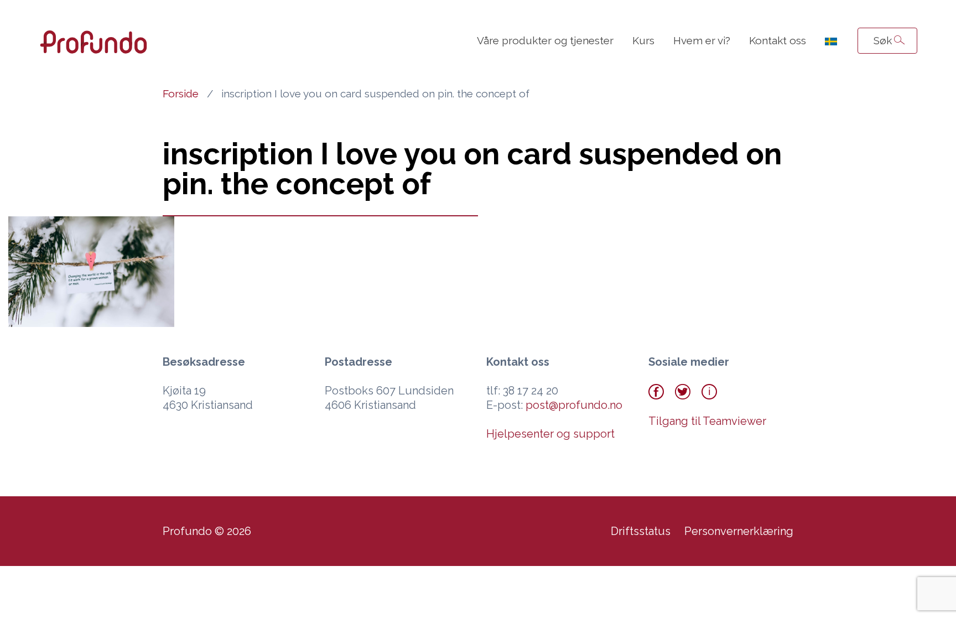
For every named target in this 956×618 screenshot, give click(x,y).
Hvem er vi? (701, 40)
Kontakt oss (777, 40)
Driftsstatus (641, 531)
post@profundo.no (574, 405)
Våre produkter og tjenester (545, 40)
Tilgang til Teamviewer (707, 421)
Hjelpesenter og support (550, 433)
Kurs (643, 40)
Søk (883, 40)
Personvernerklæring (738, 531)
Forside (181, 93)
